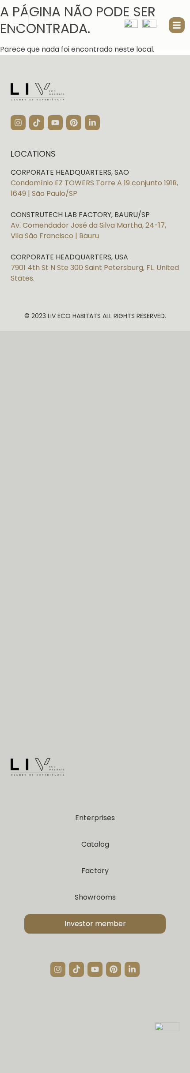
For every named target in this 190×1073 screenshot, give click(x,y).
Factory (95, 871)
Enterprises (95, 818)
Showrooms (95, 897)
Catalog (95, 844)
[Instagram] (18, 122)
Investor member (95, 924)
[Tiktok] (36, 122)
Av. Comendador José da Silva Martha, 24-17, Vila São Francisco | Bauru (88, 230)
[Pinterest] (73, 122)
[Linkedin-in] (92, 122)
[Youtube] (55, 122)
